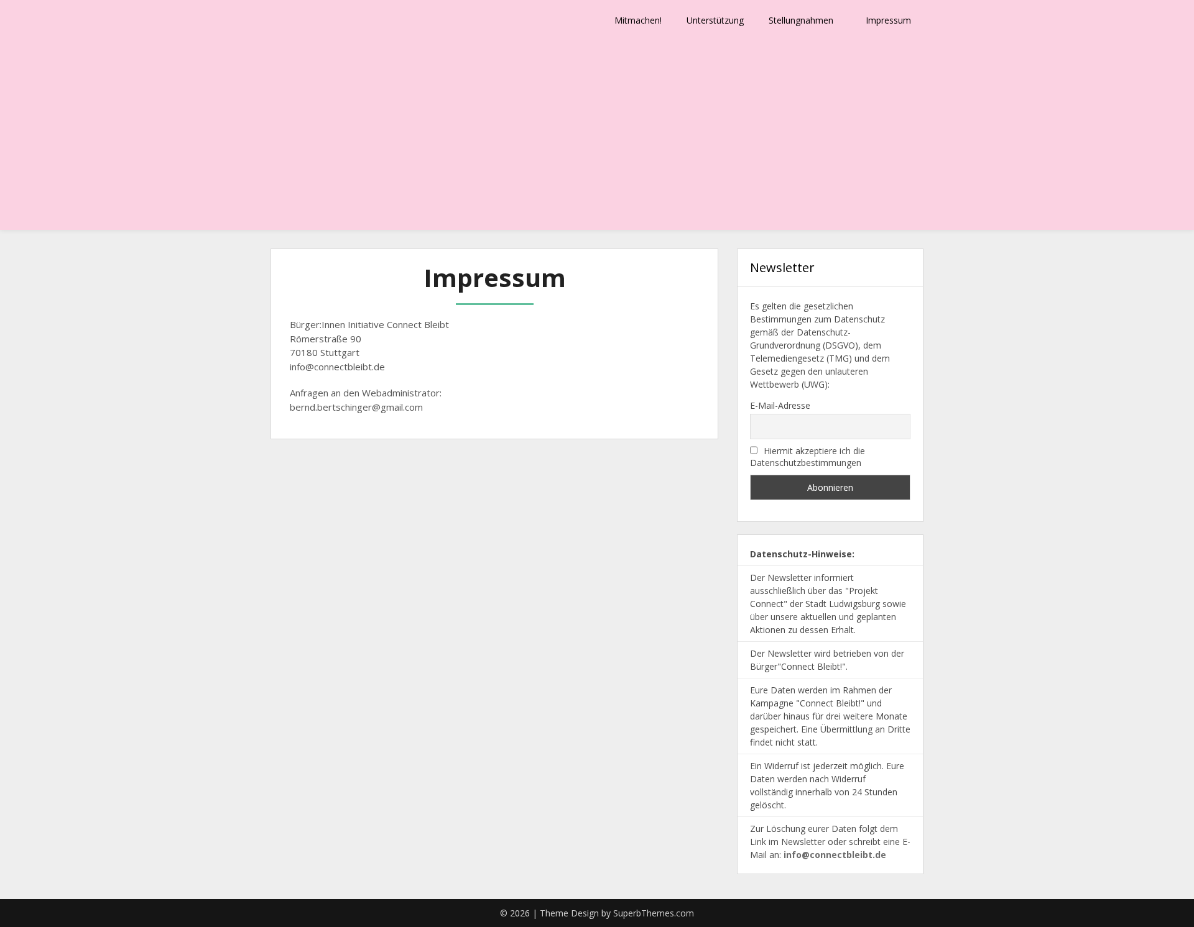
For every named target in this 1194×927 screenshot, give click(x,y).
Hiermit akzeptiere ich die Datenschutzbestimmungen (807, 456)
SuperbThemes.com (653, 913)
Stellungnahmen (801, 20)
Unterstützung (715, 20)
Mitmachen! (638, 20)
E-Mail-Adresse (780, 405)
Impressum (888, 20)
